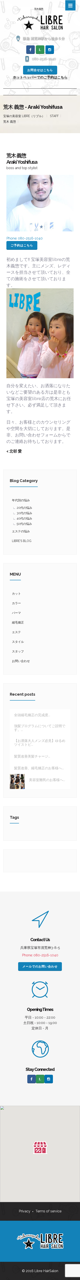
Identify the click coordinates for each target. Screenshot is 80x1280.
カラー (16, 603)
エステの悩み (21, 531)
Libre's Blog (21, 541)
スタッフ (18, 651)
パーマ (16, 613)
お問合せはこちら (40, 70)
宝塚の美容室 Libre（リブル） (24, 116)
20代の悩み (24, 507)
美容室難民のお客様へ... (47, 780)
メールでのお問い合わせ (40, 966)
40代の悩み (24, 518)
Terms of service (48, 1211)
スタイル (18, 641)
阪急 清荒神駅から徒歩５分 (44, 38)
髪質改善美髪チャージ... (32, 756)
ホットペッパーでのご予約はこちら (40, 77)
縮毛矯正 (18, 622)
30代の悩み (24, 513)
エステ (16, 632)
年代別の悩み (21, 500)
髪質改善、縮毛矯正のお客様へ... (39, 768)
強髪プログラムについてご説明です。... (39, 728)
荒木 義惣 (9, 121)
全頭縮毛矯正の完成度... (32, 715)
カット (16, 593)
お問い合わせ (21, 661)
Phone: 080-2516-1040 (40, 955)
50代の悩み (24, 523)
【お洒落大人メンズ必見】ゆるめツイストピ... (39, 743)
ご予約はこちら (22, 245)
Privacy (24, 1211)
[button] (40, 1147)
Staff (54, 116)
